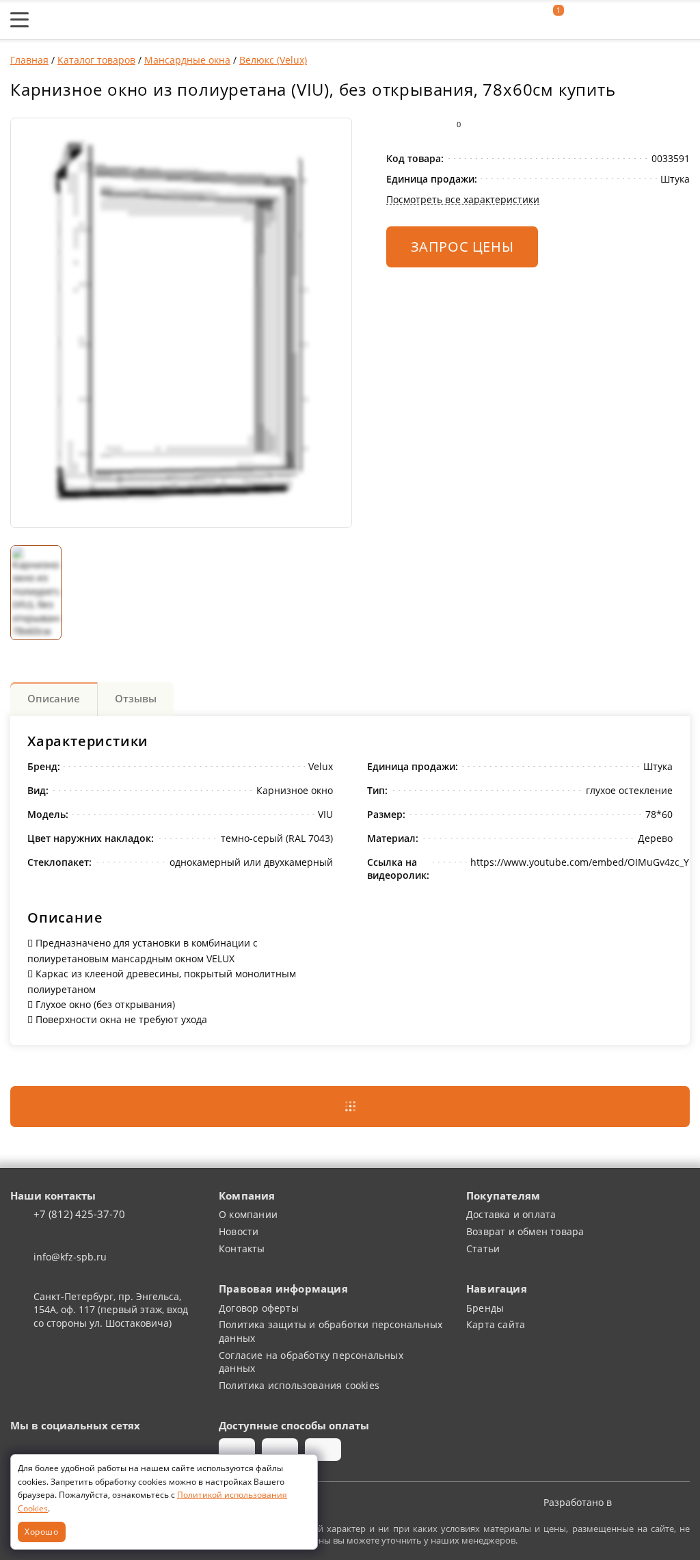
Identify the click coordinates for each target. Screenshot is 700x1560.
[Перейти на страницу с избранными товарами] (583, 20)
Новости (238, 1231)
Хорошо (42, 1531)
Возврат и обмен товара (525, 1231)
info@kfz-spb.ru (70, 1256)
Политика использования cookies (299, 1385)
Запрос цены (462, 246)
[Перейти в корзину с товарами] (682, 20)
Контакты (242, 1248)
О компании (248, 1214)
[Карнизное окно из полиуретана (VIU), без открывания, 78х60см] (181, 323)
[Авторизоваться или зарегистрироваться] (521, 20)
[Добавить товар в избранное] (422, 124)
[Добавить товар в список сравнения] (395, 124)
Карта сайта (495, 1324)
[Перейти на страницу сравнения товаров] (617, 20)
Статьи (483, 1248)
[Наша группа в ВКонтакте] (21, 1450)
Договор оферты (259, 1307)
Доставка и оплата (511, 1214)
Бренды (485, 1307)
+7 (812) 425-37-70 (79, 1214)
